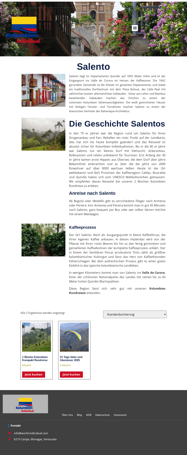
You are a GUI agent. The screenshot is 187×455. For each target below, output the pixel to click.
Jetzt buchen (33, 374)
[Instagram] (103, 3)
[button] (116, 4)
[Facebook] (97, 3)
